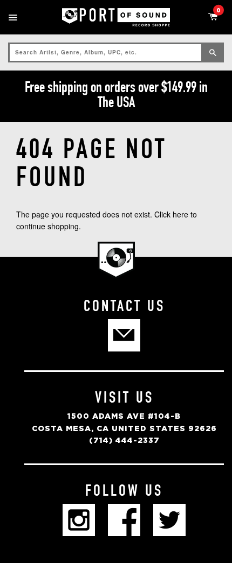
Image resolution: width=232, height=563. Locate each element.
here (180, 214)
